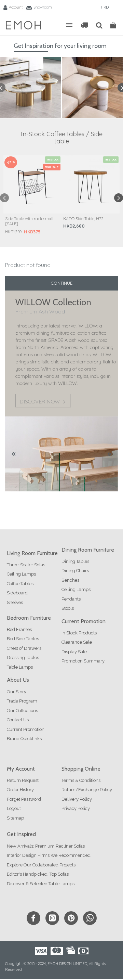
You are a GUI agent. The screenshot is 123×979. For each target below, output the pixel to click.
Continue (61, 283)
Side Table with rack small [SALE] (29, 221)
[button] (4, 197)
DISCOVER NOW (39, 401)
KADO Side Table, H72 (83, 218)
